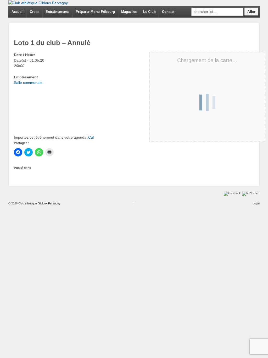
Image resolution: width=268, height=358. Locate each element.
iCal (90, 137)
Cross (34, 12)
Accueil (18, 12)
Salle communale (28, 82)
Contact (168, 12)
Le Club (149, 12)
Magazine (129, 12)
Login (256, 203)
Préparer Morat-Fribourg (95, 12)
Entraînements (57, 12)
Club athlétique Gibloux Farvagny (39, 203)
